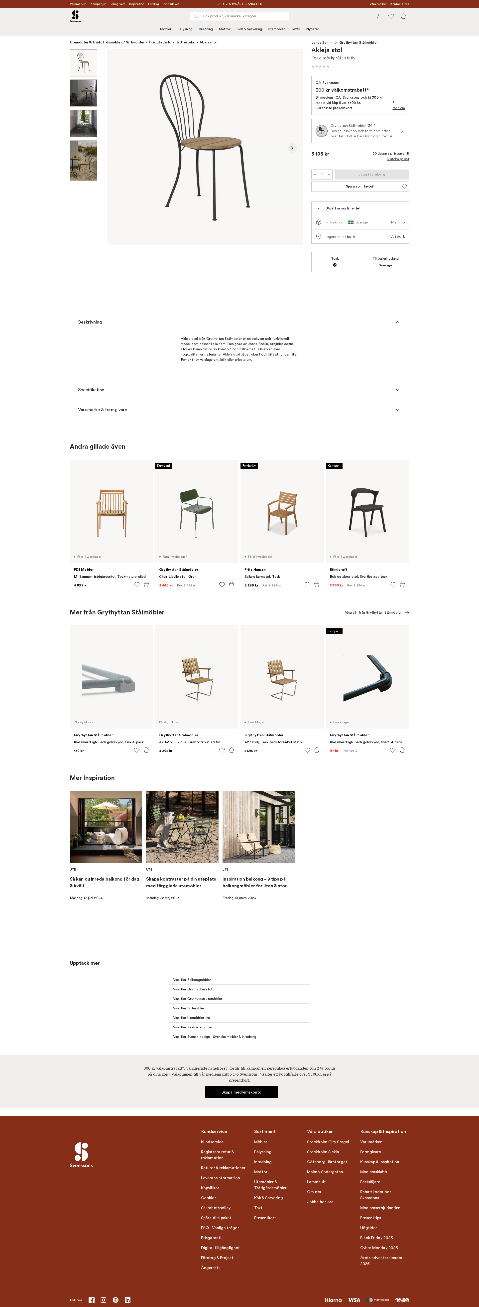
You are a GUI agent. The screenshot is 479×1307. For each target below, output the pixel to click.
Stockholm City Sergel (328, 1142)
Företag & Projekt (217, 1258)
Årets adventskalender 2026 (381, 1261)
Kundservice (212, 1142)
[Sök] (196, 16)
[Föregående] (118, 148)
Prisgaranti (211, 1238)
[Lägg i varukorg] (146, 584)
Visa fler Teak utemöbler (193, 1027)
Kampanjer (98, 4)
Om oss (314, 1192)
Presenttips (370, 1218)
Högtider (368, 1228)
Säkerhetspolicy (216, 1208)
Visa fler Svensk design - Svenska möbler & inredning (214, 1037)
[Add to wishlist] (137, 584)
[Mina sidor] (379, 16)
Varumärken (78, 4)
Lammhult (316, 1182)
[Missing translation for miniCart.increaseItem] (329, 175)
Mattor (225, 29)
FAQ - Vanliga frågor (220, 1228)
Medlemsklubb (373, 1172)
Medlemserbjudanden (380, 1208)
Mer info (398, 222)
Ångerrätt (210, 1268)
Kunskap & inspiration (379, 1162)
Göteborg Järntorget (327, 1162)
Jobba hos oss (320, 1202)
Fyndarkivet (171, 4)
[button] (320, 66)
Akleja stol (208, 42)
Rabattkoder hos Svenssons (375, 1195)
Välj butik (397, 236)
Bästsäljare (370, 1182)
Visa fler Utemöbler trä (191, 1018)
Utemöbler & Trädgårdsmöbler (96, 42)
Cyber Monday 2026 (379, 1248)
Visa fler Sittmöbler (188, 1008)
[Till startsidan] (75, 16)
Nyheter (312, 29)
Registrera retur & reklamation (217, 1155)
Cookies (208, 1198)
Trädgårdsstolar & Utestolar (172, 42)
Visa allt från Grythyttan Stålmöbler (373, 612)
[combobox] (239, 16)
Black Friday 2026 (376, 1238)
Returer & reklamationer (223, 1168)
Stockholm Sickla (323, 1152)
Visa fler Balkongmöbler (192, 980)
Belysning (184, 29)
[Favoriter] (391, 16)
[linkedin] (127, 1300)
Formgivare (117, 4)
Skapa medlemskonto (242, 1092)
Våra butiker (378, 4)
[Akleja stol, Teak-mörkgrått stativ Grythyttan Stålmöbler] (205, 147)
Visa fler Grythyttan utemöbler (197, 999)
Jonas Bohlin (322, 42)
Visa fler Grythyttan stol (192, 989)
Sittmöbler (135, 42)
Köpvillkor (210, 1188)
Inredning (205, 29)
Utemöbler (276, 29)
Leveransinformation (220, 1178)
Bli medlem (398, 105)
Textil (295, 29)
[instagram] (104, 1300)
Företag (153, 4)
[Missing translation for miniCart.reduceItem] (314, 175)
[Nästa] (292, 148)
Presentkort (265, 1218)
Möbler (166, 29)
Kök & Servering (249, 29)
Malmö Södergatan (325, 1172)
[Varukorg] (403, 16)
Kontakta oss (399, 4)
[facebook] (92, 1300)
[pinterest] (116, 1300)
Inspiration (136, 4)
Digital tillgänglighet (220, 1248)
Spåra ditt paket (216, 1218)
